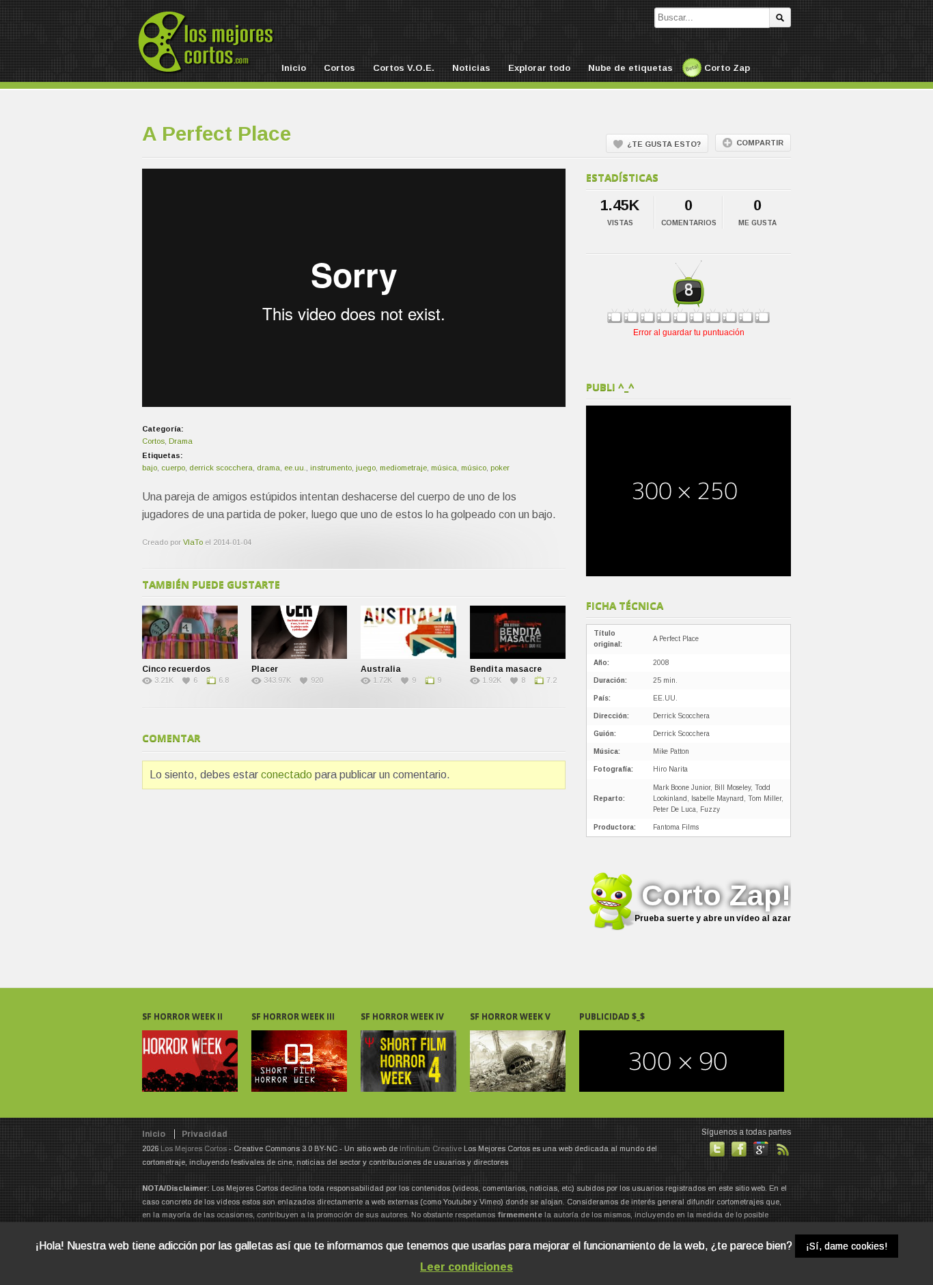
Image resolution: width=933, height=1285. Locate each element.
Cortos (339, 68)
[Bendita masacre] (518, 632)
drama (268, 468)
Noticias (471, 68)
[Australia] (408, 632)
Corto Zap (727, 68)
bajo (149, 468)
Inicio (293, 68)
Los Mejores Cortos (194, 1148)
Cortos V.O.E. (403, 68)
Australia (381, 669)
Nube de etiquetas (630, 68)
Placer (264, 669)
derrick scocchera (221, 468)
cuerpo (173, 468)
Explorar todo (539, 68)
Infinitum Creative (431, 1148)
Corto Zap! (713, 901)
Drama (181, 441)
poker (500, 468)
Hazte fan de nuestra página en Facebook (739, 1149)
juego (366, 468)
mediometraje (403, 468)
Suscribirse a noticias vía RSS (783, 1149)
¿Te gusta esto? (664, 144)
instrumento (331, 468)
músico (473, 468)
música (444, 468)
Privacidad (204, 1134)
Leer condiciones (466, 1267)
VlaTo (193, 542)
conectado (286, 774)
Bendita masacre (506, 669)
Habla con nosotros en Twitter (717, 1149)
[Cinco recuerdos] (190, 632)
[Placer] (299, 632)
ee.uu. (295, 468)
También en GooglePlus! (761, 1149)
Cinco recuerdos (176, 669)
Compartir (759, 143)
